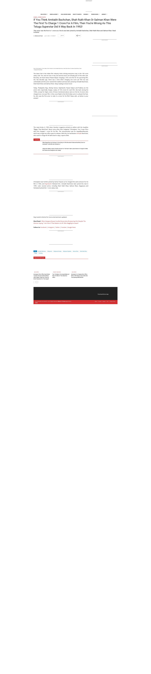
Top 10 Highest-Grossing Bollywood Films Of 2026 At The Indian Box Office (60, 276)
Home (35, 17)
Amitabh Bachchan (42, 251)
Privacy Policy (112, 301)
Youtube (63, 227)
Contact (99, 301)
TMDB (36, 302)
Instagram (51, 227)
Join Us (62, 35)
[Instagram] (39, 296)
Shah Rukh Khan (83, 251)
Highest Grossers (57, 272)
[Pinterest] (42, 296)
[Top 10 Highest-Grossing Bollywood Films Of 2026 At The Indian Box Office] (60, 267)
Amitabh (79, 133)
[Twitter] (37, 248)
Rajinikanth (48, 184)
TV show (63, 301)
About (96, 301)
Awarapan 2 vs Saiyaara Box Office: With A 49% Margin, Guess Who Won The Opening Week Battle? (79, 276)
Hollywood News (66, 14)
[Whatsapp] (40, 248)
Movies (59, 301)
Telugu (35, 253)
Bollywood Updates (67, 251)
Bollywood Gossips (57, 251)
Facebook (43, 227)
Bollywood (50, 251)
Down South (42, 17)
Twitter (57, 227)
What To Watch (77, 14)
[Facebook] (35, 248)
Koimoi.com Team (39, 35)
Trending (40, 253)
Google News (72, 227)
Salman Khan (75, 251)
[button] (78, 35)
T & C (107, 301)
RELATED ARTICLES (39, 257)
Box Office (36, 272)
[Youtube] (46, 296)
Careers (103, 301)
